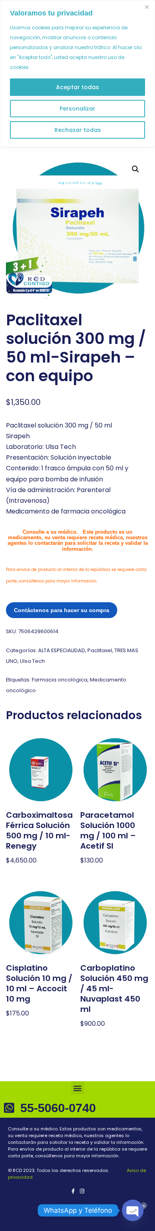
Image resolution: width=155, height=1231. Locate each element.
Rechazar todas (77, 130)
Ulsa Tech (32, 661)
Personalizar (77, 109)
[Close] (146, 6)
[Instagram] (82, 1191)
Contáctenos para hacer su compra (61, 610)
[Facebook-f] (73, 1191)
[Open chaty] (132, 1210)
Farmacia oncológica (59, 679)
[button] (135, 169)
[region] (77, 73)
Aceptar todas (77, 87)
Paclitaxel (99, 650)
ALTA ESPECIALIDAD (61, 650)
